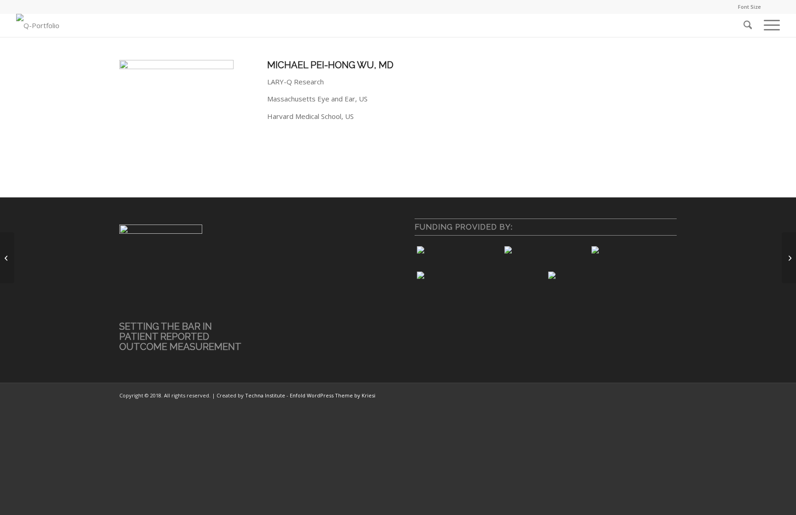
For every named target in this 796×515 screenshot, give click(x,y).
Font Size (749, 6)
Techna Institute (265, 395)
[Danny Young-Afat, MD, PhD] (789, 257)
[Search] (747, 25)
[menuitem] (747, 7)
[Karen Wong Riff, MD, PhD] (7, 257)
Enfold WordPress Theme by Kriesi (332, 395)
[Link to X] (773, 7)
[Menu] (769, 25)
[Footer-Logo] (37, 25)
